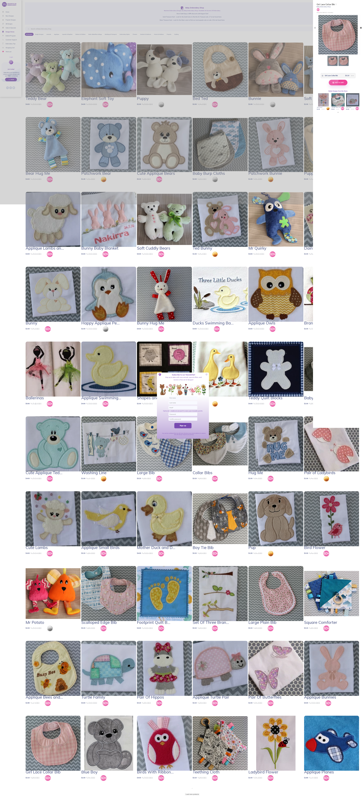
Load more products (192, 794)
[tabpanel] (324, 101)
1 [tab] (338, 112)
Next (361, 28)
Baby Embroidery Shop (324, 7)
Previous (315, 28)
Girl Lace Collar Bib (331, 75)
